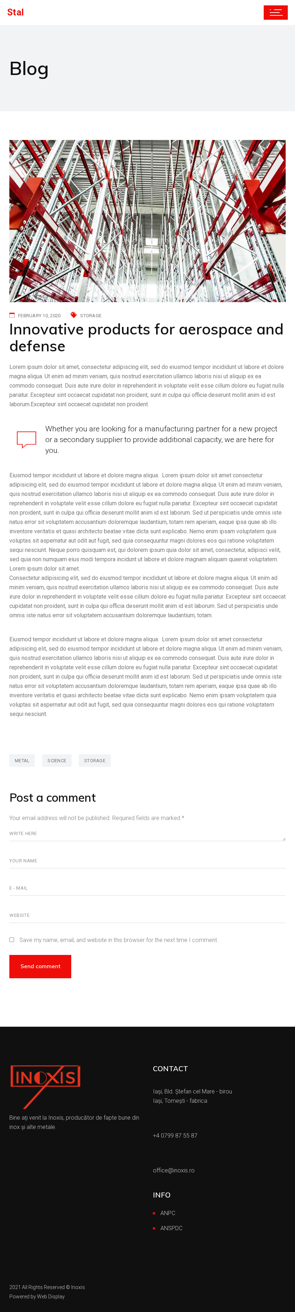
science (56, 760)
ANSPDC (171, 1228)
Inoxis (78, 1287)
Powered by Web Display (37, 1296)
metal (22, 760)
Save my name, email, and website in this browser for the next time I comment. (118, 940)
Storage (90, 315)
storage (94, 760)
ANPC (167, 1213)
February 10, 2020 (39, 315)
